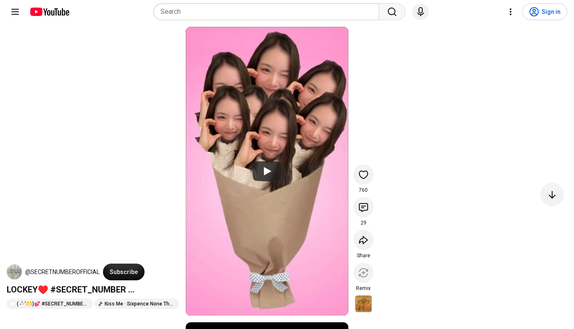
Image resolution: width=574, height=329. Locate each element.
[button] (14, 271)
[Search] (392, 11)
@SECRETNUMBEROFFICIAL (62, 272)
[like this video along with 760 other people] (363, 174)
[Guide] (15, 12)
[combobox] (269, 12)
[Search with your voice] (420, 11)
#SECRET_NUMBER (88, 290)
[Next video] (552, 194)
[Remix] (363, 273)
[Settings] (511, 12)
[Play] (267, 171)
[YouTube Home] (49, 12)
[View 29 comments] (363, 207)
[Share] (363, 240)
